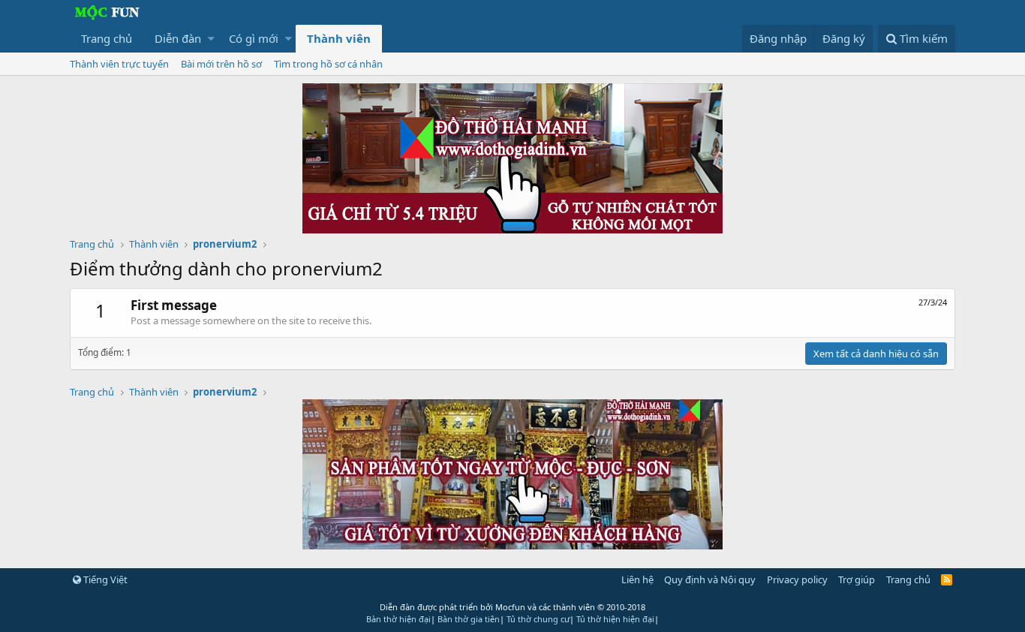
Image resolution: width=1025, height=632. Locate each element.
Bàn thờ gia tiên (468, 618)
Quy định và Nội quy (710, 579)
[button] (211, 39)
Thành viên (339, 38)
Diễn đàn (178, 38)
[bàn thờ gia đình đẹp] (512, 228)
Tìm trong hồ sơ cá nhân (328, 64)
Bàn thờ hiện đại (398, 618)
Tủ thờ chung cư (538, 618)
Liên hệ (637, 579)
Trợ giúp (856, 579)
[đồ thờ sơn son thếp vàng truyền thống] (512, 544)
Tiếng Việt (104, 579)
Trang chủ (106, 38)
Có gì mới (253, 38)
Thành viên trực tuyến (119, 64)
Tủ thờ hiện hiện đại (615, 618)
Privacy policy (797, 579)
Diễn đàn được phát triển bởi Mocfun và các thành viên (512, 606)
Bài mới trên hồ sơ (221, 64)
